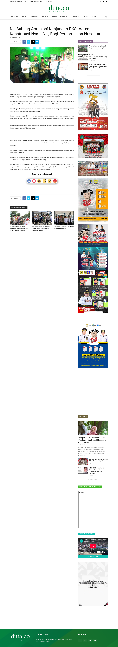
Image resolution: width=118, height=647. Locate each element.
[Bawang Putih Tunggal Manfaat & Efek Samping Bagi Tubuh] (83, 461)
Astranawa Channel (39, 1)
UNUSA (54, 17)
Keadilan (34, 17)
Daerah (12, 224)
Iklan (26, 1)
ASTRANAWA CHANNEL (86, 534)
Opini (80, 434)
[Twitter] (103, 1)
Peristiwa (14, 17)
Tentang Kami (49, 1)
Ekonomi (45, 17)
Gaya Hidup (75, 17)
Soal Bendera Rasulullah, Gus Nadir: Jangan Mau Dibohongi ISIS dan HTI (98, 56)
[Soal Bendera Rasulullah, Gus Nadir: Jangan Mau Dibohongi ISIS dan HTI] (83, 57)
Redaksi (31, 1)
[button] (106, 17)
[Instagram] (100, 1)
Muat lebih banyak (92, 74)
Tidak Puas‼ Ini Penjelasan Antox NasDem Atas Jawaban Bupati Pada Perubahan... (98, 66)
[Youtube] (106, 1)
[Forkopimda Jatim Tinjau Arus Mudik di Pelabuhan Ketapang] (64, 218)
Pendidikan (63, 17)
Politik (24, 17)
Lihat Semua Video (93, 556)
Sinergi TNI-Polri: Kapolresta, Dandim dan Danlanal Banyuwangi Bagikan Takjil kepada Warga (19, 228)
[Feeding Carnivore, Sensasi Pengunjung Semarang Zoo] (83, 48)
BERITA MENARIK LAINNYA (18, 207)
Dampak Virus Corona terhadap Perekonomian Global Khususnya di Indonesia (92, 440)
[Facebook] (97, 1)
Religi (85, 17)
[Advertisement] (41, 88)
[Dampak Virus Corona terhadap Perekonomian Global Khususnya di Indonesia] (93, 428)
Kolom (94, 17)
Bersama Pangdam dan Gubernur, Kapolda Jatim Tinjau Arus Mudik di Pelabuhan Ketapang (41, 228)
